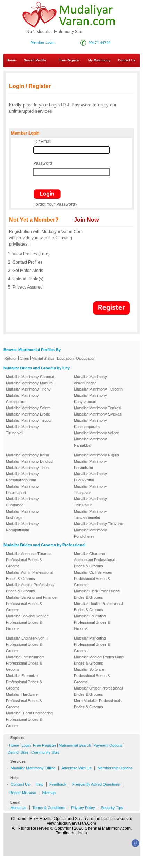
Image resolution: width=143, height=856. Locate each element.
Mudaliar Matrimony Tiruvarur (99, 524)
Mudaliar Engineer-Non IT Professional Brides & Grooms (27, 644)
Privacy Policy (83, 808)
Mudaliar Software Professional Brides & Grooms (92, 675)
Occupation (85, 358)
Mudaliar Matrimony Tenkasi (97, 408)
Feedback (57, 784)
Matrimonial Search (75, 745)
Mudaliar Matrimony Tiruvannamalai (90, 514)
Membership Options (115, 768)
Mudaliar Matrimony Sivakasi (98, 414)
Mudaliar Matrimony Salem (28, 408)
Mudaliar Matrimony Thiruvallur (90, 502)
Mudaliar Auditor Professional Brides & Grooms (30, 588)
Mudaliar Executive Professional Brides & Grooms (24, 682)
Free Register (69, 60)
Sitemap (49, 792)
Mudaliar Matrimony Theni (27, 467)
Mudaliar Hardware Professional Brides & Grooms (24, 700)
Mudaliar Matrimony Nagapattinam (22, 527)
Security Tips (112, 808)
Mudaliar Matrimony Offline (33, 768)
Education (65, 358)
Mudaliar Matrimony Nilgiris (96, 455)
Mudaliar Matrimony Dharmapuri (22, 489)
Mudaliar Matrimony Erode (28, 414)
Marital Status (43, 358)
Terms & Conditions (48, 808)
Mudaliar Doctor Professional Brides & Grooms (98, 606)
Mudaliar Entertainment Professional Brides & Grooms (25, 663)
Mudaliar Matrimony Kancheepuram (90, 423)
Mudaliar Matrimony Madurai (29, 383)
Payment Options (108, 745)
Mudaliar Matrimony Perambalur (90, 464)
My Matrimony (99, 60)
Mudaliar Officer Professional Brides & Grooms (98, 691)
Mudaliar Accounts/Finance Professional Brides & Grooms (28, 559)
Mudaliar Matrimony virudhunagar (90, 380)
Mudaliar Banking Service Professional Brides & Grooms (27, 622)
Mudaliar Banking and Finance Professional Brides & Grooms (31, 603)
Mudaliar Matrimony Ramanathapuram (22, 477)
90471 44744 (99, 43)
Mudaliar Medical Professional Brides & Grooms (99, 660)
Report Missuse (22, 792)
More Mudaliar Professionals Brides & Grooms (98, 704)
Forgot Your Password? (55, 204)
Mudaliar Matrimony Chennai (30, 377)
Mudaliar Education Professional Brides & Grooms (92, 622)
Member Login (42, 42)
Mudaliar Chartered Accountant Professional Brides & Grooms (94, 559)
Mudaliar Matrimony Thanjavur (90, 489)
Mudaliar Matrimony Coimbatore (22, 398)
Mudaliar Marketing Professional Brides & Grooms (92, 644)
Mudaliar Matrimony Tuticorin (98, 389)
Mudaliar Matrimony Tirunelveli (22, 430)
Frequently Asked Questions (96, 784)
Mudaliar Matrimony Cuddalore (22, 502)
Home (11, 60)
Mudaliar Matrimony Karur (27, 455)
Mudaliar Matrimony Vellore (96, 433)
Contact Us (20, 784)
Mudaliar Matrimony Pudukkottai (90, 477)
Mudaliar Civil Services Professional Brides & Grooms (93, 578)
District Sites (18, 752)
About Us (18, 808)
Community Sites (45, 752)
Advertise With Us (76, 768)
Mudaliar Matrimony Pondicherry (90, 533)
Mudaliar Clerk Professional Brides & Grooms (97, 594)
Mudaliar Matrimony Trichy (28, 389)
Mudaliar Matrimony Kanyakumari (90, 398)
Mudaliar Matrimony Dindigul (29, 461)
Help (39, 784)
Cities (24, 358)
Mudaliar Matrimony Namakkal (90, 442)
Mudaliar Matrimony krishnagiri (22, 514)
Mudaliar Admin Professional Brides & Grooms (29, 575)
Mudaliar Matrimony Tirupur (29, 420)
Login (26, 745)
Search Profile (35, 60)
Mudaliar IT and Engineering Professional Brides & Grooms (29, 719)
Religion (10, 358)
